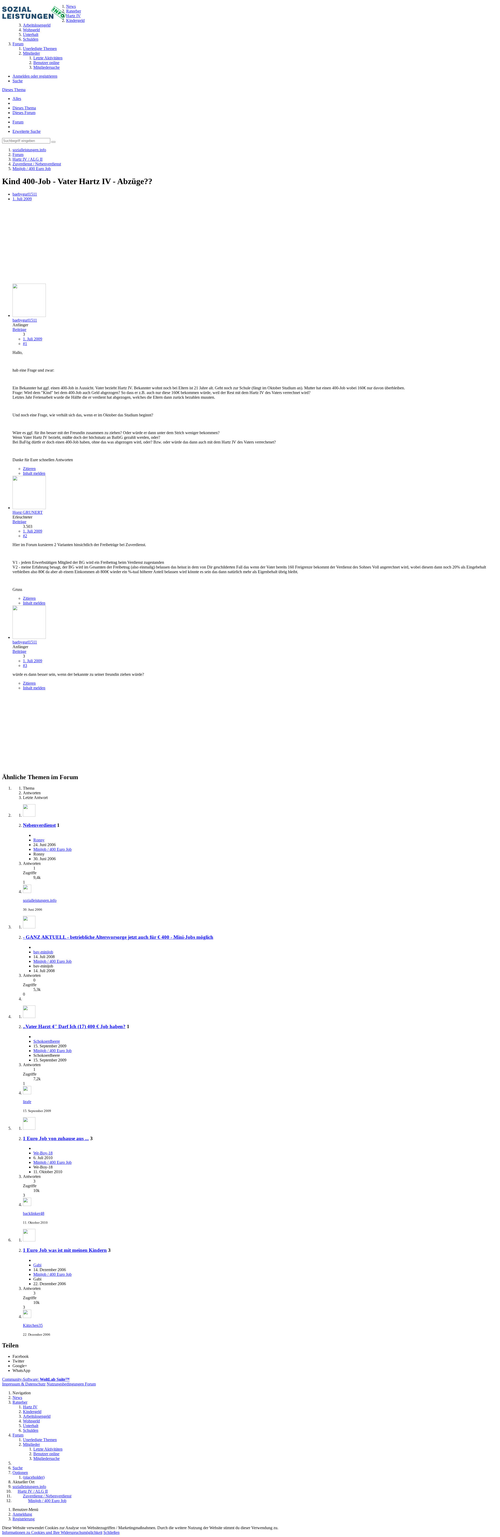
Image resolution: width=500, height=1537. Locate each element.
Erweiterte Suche (26, 131)
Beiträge (19, 329)
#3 (25, 665)
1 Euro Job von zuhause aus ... (56, 1138)
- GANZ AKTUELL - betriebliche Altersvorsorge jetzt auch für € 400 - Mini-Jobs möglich (118, 937)
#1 (25, 343)
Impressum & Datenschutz (24, 1384)
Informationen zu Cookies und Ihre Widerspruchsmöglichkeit (52, 1532)
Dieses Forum (23, 112)
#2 (25, 536)
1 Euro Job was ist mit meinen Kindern (65, 1250)
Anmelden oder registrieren (34, 76)
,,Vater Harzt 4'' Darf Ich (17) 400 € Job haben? (74, 1026)
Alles (16, 98)
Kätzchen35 (33, 1325)
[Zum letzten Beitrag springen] (27, 891)
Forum (17, 122)
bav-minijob (43, 952)
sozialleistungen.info (40, 900)
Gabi (37, 1265)
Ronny (39, 840)
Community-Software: (36, 1379)
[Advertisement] (158, 243)
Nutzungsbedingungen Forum (71, 1384)
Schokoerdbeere (46, 1041)
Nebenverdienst (39, 825)
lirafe (27, 1101)
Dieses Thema (14, 90)
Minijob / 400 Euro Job (52, 849)
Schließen (111, 1532)
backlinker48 (33, 1213)
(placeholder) (34, 1477)
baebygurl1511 (24, 194)
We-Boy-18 (43, 1153)
